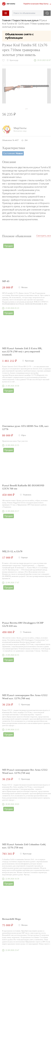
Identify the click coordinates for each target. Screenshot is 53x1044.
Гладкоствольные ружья (25, 20)
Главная (6, 20)
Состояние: (13, 153)
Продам (8, 245)
